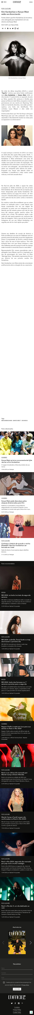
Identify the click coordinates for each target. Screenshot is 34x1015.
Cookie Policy (17, 1012)
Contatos (17, 1007)
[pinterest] (7, 28)
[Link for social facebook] (15, 1003)
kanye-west (17, 420)
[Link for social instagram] (19, 1003)
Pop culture (6, 8)
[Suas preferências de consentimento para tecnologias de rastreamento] (31, 1012)
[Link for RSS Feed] (22, 1003)
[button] (31, 942)
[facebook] (5, 28)
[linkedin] (10, 28)
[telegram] (18, 28)
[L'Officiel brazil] (17, 2)
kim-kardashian (6, 420)
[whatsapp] (15, 28)
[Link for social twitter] (12, 1003)
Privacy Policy (25, 985)
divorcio (25, 420)
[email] (2, 28)
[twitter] (13, 28)
